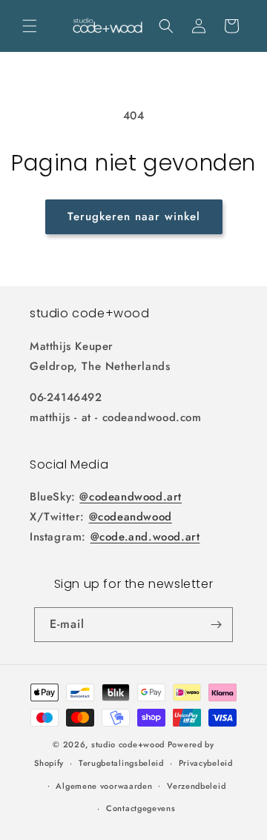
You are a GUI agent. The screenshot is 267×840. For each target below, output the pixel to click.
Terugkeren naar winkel (133, 216)
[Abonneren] (216, 624)
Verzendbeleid (196, 786)
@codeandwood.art (130, 497)
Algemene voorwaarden (104, 786)
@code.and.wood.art (145, 537)
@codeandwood (130, 517)
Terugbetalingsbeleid (121, 763)
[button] (29, 26)
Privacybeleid (206, 763)
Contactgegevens (141, 808)
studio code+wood (128, 744)
